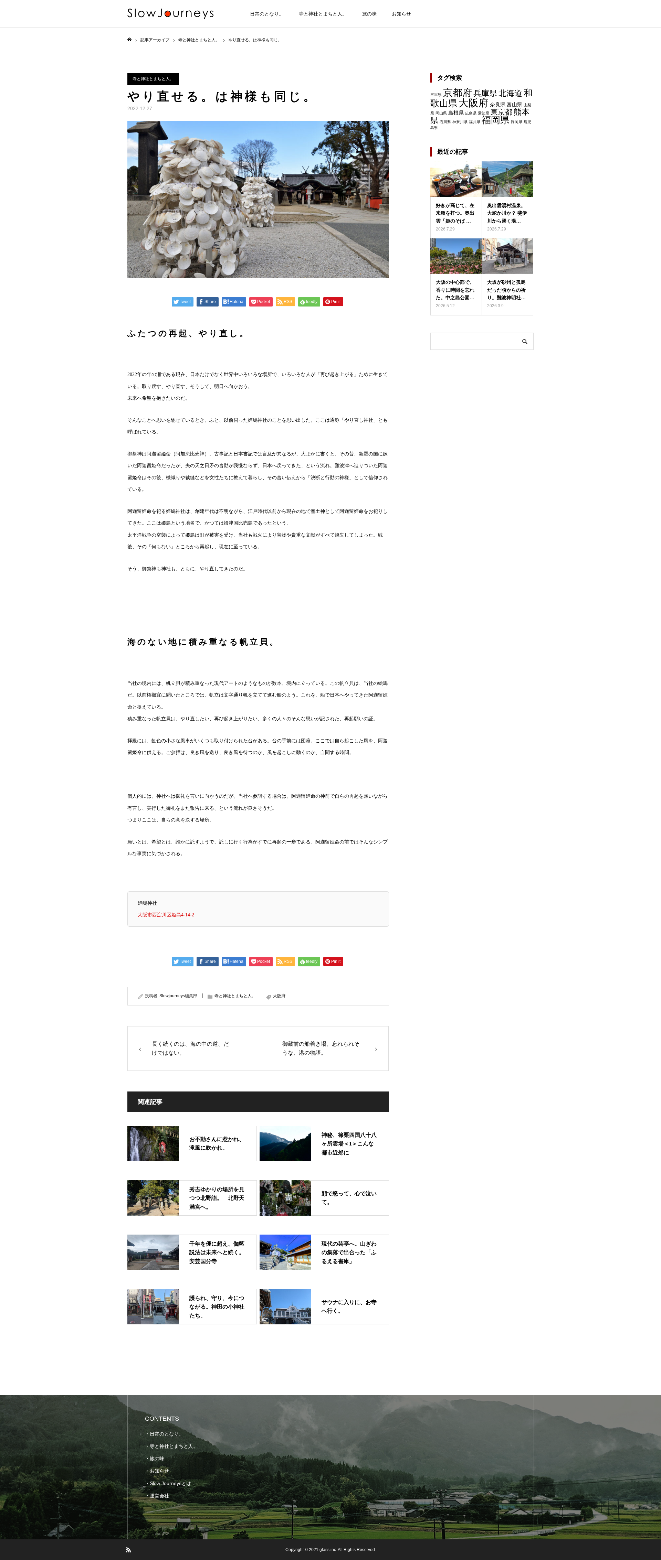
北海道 (510, 93)
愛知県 (483, 113)
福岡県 (496, 120)
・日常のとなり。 (164, 1434)
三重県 (436, 95)
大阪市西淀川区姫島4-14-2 (166, 914)
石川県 (445, 122)
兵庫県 (485, 93)
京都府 (457, 92)
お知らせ (401, 14)
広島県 (470, 113)
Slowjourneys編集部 (178, 995)
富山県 (514, 104)
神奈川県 (460, 122)
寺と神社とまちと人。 (323, 14)
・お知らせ (157, 1471)
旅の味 (369, 14)
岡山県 (441, 113)
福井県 (474, 122)
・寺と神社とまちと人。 (171, 1446)
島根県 (456, 113)
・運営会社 (157, 1495)
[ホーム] (129, 39)
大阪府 (279, 995)
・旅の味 (154, 1458)
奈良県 (497, 104)
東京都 (501, 112)
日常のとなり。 (267, 14)
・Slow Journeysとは (168, 1483)
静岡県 (516, 122)
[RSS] (128, 1549)
